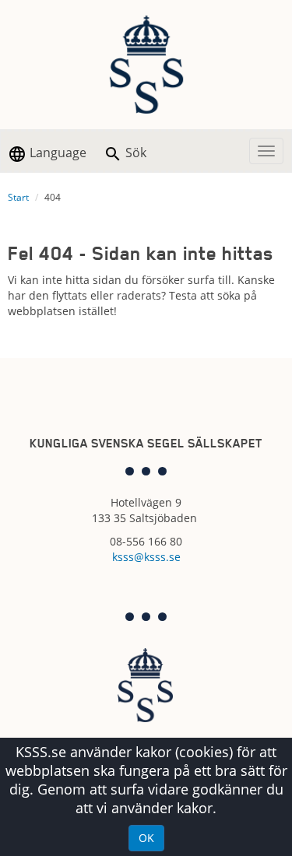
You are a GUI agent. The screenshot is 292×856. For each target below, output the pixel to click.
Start (18, 197)
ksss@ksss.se (146, 556)
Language (56, 152)
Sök (134, 152)
